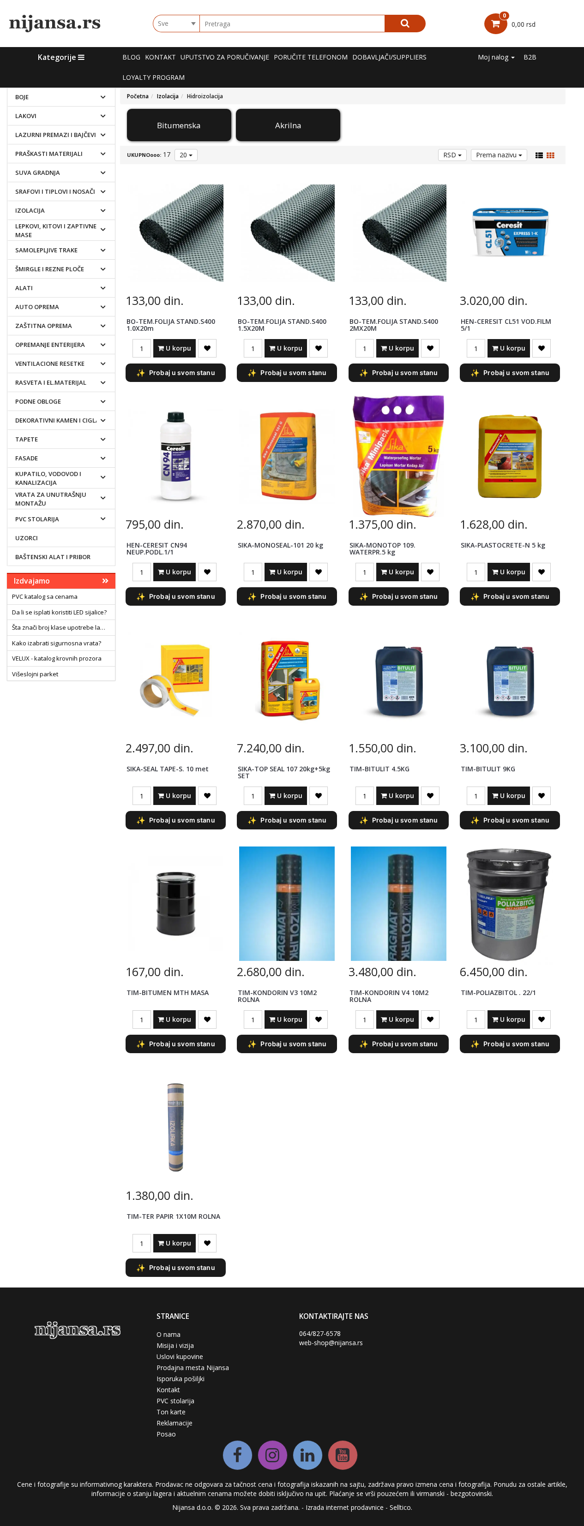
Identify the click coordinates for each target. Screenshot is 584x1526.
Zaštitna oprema (43, 326)
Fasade (26, 458)
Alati (24, 288)
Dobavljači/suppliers (389, 57)
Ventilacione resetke (49, 363)
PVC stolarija (37, 519)
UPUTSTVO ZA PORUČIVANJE (225, 57)
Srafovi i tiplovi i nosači (55, 191)
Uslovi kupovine (180, 1356)
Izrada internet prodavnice (345, 1507)
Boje (22, 97)
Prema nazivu (497, 154)
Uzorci (26, 538)
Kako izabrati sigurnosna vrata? (56, 643)
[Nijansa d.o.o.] (55, 23)
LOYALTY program (153, 77)
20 (184, 154)
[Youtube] (343, 1455)
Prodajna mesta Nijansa (193, 1367)
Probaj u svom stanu (175, 372)
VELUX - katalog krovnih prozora (57, 658)
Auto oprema (37, 307)
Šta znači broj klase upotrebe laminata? (63, 627)
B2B (530, 57)
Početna (138, 96)
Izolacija (30, 210)
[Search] (405, 23)
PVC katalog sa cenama (45, 596)
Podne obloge (38, 401)
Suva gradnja (37, 172)
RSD (450, 154)
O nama (169, 1334)
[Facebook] (238, 1455)
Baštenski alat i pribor (52, 557)
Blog (131, 57)
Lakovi (25, 116)
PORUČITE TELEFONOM (311, 57)
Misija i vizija (175, 1345)
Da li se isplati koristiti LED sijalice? (59, 612)
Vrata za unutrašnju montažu (50, 498)
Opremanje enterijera (50, 344)
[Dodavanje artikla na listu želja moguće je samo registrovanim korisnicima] (207, 348)
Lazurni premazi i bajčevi (55, 135)
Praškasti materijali (49, 153)
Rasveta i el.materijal (50, 382)
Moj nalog (494, 57)
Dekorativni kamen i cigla (57, 420)
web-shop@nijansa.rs (331, 1342)
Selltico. (401, 1507)
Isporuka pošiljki (181, 1378)
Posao (166, 1434)
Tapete (26, 439)
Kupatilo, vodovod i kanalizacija (48, 478)
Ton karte (171, 1411)
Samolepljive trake (46, 250)
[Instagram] (273, 1455)
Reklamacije (175, 1423)
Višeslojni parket (35, 674)
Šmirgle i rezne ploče (49, 269)
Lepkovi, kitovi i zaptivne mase (55, 230)
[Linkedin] (308, 1455)
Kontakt (160, 57)
